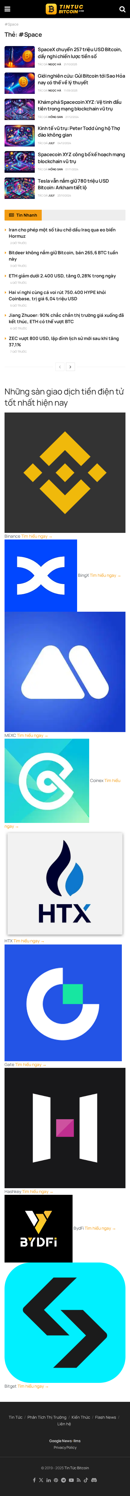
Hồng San (55, 117)
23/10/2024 (64, 195)
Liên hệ (64, 1423)
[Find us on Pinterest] (56, 1480)
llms (77, 1440)
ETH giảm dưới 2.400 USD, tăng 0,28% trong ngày (62, 276)
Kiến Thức (81, 1417)
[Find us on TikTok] (86, 1480)
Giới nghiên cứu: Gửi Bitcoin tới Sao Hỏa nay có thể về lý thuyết (81, 79)
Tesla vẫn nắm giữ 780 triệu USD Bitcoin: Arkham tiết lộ (73, 184)
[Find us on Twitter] (41, 1480)
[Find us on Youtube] (71, 1480)
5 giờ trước (18, 306)
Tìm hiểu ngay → (37, 536)
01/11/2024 (71, 169)
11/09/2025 (70, 90)
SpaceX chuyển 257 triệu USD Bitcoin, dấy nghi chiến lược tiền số (80, 52)
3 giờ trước (18, 266)
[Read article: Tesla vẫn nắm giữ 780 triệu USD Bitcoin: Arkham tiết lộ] (20, 188)
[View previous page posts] (59, 367)
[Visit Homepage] (65, 9)
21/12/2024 (72, 117)
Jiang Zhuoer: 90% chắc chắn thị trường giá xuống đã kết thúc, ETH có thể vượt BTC (66, 318)
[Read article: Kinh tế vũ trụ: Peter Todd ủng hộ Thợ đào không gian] (20, 136)
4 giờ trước (18, 283)
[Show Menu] (7, 9)
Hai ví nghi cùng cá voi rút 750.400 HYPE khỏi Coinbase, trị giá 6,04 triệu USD (57, 295)
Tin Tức (15, 1417)
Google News (60, 1440)
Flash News (105, 1417)
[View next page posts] (70, 367)
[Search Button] (122, 9)
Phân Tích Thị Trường (47, 1417)
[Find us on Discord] (94, 1480)
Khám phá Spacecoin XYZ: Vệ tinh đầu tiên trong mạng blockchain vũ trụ (80, 105)
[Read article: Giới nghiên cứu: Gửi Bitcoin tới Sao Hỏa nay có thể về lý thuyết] (20, 83)
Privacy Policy (65, 1447)
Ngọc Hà (54, 64)
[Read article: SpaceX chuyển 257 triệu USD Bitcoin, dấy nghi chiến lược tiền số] (20, 57)
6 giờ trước (18, 328)
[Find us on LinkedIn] (49, 1480)
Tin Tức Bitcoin (76, 1467)
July (51, 143)
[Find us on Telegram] (63, 1480)
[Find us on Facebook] (34, 1480)
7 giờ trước (18, 352)
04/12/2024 (64, 143)
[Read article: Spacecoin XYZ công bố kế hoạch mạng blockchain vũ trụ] (20, 162)
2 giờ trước (18, 243)
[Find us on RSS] (79, 1480)
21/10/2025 (70, 64)
